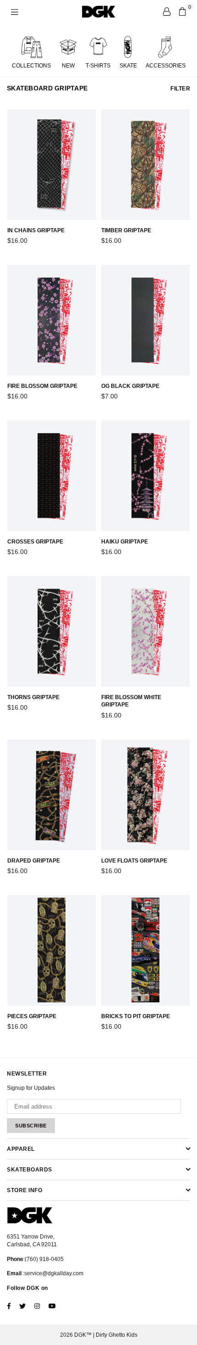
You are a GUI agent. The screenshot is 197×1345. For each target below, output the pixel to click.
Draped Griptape (33, 860)
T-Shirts (98, 65)
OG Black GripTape (130, 386)
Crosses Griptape (35, 541)
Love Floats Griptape (134, 860)
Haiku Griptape (124, 541)
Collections (31, 65)
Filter (180, 88)
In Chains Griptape (36, 230)
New (68, 65)
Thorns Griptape (33, 697)
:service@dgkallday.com (52, 1273)
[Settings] (167, 11)
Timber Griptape (126, 230)
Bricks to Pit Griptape (135, 1016)
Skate (128, 65)
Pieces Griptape (31, 1016)
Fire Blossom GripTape (42, 386)
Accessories (166, 65)
